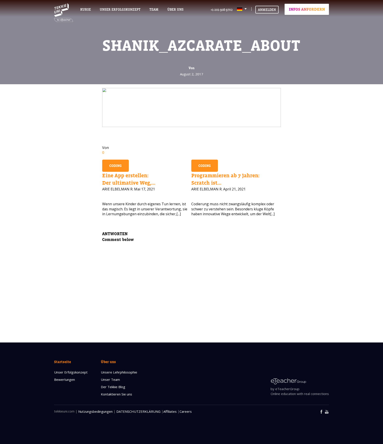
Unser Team (110, 379)
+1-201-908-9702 (222, 10)
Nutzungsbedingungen (95, 411)
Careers (186, 411)
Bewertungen (64, 379)
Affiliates (170, 411)
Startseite (62, 362)
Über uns (108, 362)
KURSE (85, 9)
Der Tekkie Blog (113, 387)
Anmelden (267, 10)
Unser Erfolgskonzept (71, 372)
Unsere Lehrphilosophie (119, 372)
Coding (115, 166)
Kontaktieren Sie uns (116, 394)
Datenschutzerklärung (138, 411)
